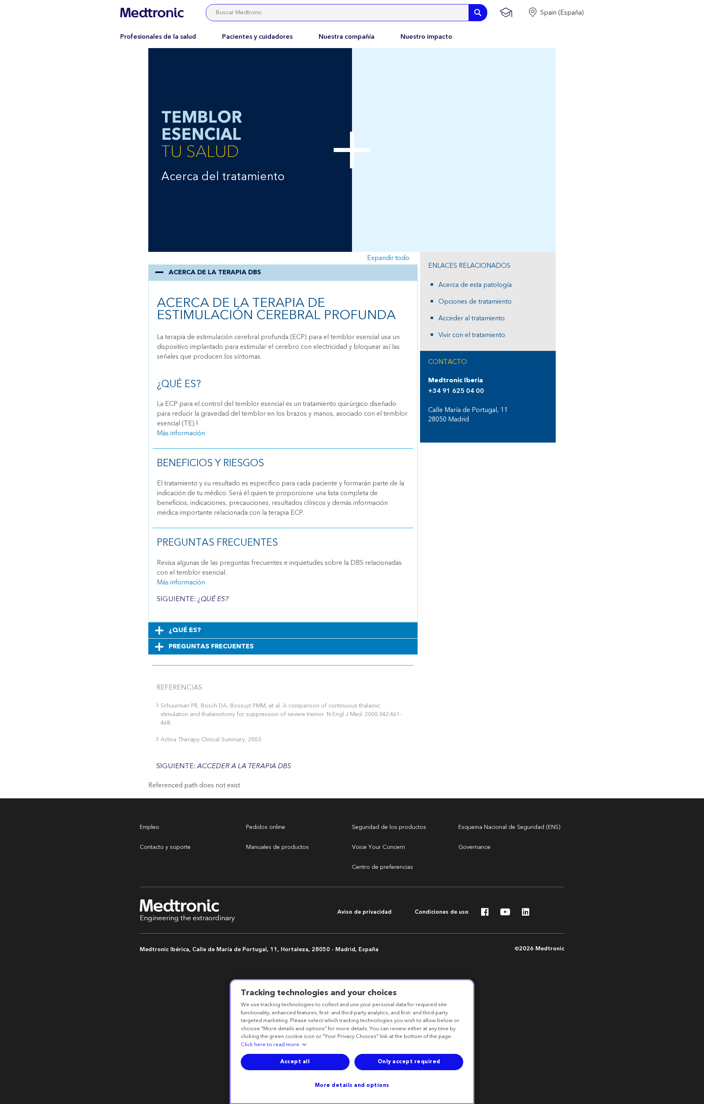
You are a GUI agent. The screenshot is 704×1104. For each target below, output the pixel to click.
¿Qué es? (185, 630)
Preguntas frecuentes (211, 646)
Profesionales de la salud (158, 36)
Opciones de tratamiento (475, 301)
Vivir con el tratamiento (471, 335)
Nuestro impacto (426, 36)
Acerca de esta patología (475, 285)
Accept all (295, 1061)
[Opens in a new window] (485, 914)
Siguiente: (193, 599)
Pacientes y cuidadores (257, 36)
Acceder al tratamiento (471, 318)
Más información (181, 433)
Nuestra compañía (346, 36)
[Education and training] (505, 13)
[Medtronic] (151, 13)
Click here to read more (270, 1045)
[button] (556, 12)
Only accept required (409, 1061)
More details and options (352, 1085)
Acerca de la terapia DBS (215, 272)
